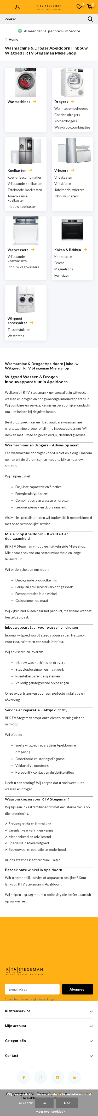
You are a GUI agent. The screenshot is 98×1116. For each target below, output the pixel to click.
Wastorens (16, 336)
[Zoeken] (90, 19)
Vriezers (61, 170)
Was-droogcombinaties (72, 127)
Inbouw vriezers (66, 196)
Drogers (61, 102)
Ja (44, 1103)
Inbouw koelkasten (22, 206)
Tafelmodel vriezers (69, 190)
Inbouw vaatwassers (23, 267)
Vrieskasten (63, 177)
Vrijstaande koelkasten (25, 183)
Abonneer (78, 989)
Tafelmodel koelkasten (25, 190)
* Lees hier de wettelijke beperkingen (30, 999)
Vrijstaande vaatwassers (17, 258)
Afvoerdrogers (65, 121)
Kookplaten (63, 256)
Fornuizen (61, 275)
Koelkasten (17, 170)
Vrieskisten (62, 183)
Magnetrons (63, 269)
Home (13, 39)
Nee (67, 1103)
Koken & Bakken (67, 250)
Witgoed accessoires (17, 321)
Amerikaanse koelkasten (17, 198)
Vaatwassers (18, 250)
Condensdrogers (67, 115)
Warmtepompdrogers (71, 108)
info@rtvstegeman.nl (13, 953)
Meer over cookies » (50, 1111)
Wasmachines (19, 102)
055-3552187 (12, 947)
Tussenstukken (19, 329)
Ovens (59, 263)
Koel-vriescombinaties (25, 177)
